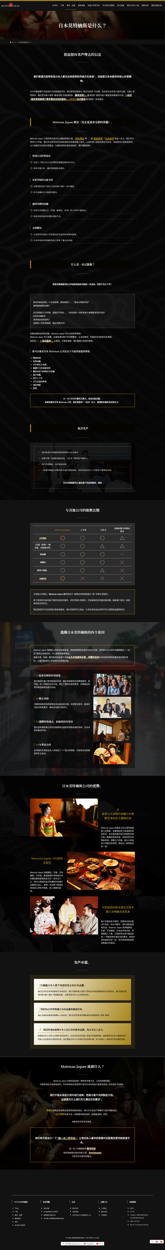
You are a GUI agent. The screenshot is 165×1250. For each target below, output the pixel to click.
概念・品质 (18, 1215)
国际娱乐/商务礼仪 (50, 1215)
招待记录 (46, 1208)
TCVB (132, 1212)
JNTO (132, 1208)
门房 (16, 1212)
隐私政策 (104, 1212)
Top (16, 1208)
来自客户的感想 (20, 1225)
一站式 (71, 99)
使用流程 (75, 1212)
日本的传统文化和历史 (51, 1212)
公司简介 (104, 1208)
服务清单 (18, 1218)
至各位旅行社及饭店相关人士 (81, 1215)
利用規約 (104, 1215)
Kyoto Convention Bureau (139, 1225)
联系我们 (75, 1208)
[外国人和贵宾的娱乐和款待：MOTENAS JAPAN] (10, 5)
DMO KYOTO (135, 1221)
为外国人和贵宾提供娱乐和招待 (54, 1218)
